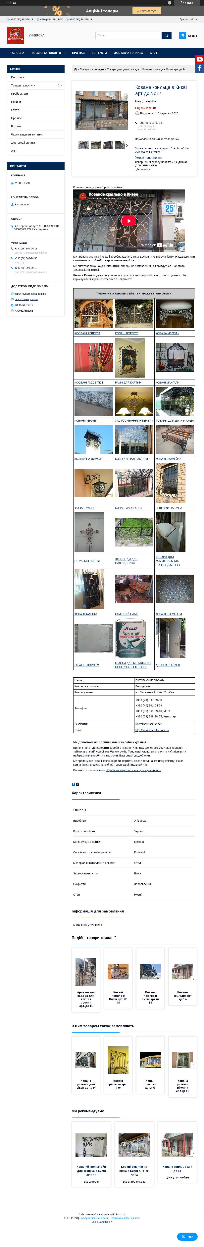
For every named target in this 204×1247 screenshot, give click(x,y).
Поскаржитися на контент (93, 1218)
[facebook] (73, 784)
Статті (15, 110)
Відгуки (16, 126)
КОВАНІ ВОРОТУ (126, 333)
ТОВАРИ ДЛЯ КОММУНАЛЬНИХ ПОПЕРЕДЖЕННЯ (168, 560)
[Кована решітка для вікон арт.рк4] (86, 1056)
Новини (16, 101)
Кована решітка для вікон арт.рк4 (86, 1084)
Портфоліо (18, 77)
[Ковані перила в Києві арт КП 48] (118, 968)
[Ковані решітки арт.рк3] (150, 1056)
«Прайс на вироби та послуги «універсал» (133, 770)
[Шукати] (167, 35)
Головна (17, 52)
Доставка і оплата (128, 52)
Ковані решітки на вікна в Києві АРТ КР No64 (134, 1171)
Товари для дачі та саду (123, 69)
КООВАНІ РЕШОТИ (87, 333)
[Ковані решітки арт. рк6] (118, 1056)
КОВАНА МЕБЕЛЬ (167, 333)
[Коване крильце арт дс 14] (183, 968)
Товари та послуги (46, 52)
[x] (77, 784)
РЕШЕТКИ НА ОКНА (169, 507)
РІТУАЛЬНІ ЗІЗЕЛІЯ (87, 560)
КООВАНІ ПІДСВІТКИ (89, 382)
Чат (190, 1236)
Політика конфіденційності (125, 1218)
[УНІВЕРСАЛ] (15, 42)
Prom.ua (121, 1214)
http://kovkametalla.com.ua (152, 730)
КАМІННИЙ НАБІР (126, 614)
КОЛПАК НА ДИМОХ (88, 458)
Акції (153, 52)
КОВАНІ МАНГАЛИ (167, 382)
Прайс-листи (19, 93)
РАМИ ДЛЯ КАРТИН (128, 382)
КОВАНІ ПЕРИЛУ (86, 420)
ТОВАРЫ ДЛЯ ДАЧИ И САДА (175, 420)
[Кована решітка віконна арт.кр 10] (183, 1056)
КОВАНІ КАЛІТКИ (86, 614)
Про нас (78, 52)
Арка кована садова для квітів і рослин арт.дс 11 (86, 999)
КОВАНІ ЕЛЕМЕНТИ (169, 614)
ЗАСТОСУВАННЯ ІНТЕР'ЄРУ (134, 420)
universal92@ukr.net (26, 299)
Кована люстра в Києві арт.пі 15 (151, 997)
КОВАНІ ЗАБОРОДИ (128, 507)
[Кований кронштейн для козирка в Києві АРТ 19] (91, 1142)
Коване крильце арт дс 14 (183, 996)
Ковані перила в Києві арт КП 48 (118, 997)
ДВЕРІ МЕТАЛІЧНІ (168, 665)
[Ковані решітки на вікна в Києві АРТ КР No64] (134, 1142)
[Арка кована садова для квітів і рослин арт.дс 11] (86, 968)
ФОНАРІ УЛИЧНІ (85, 507)
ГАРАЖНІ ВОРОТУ (87, 665)
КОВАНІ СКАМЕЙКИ (168, 458)
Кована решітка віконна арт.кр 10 (182, 1086)
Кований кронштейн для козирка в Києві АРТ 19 (92, 1171)
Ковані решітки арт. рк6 (118, 1084)
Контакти (99, 52)
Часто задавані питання (27, 134)
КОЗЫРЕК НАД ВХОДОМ (131, 458)
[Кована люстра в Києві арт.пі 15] (150, 968)
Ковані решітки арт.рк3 (151, 1084)
